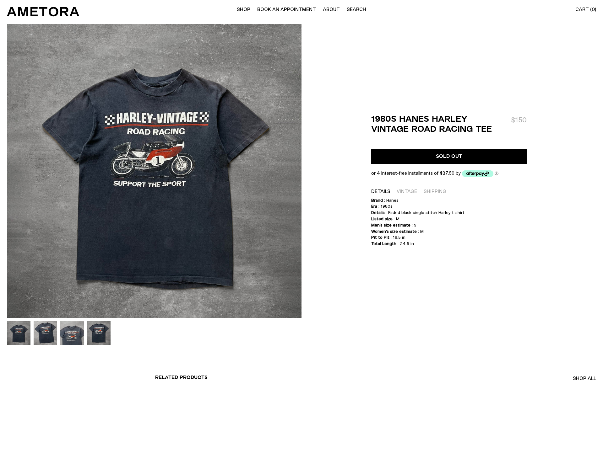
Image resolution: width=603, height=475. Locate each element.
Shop (243, 9)
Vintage (407, 191)
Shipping (435, 191)
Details (380, 191)
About (331, 9)
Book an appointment (286, 9)
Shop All (584, 378)
